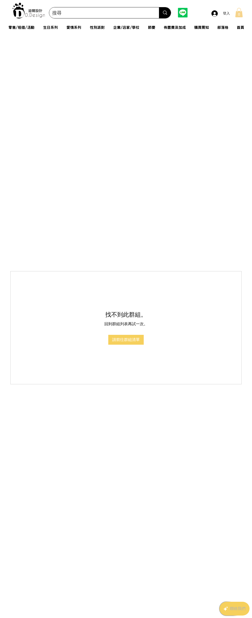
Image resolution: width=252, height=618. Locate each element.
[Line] (183, 12)
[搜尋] (165, 12)
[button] (239, 12)
